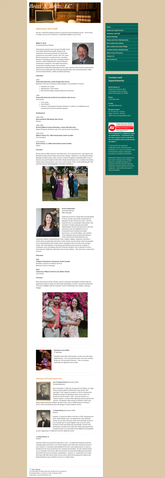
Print (33, 469)
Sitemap (38, 469)
